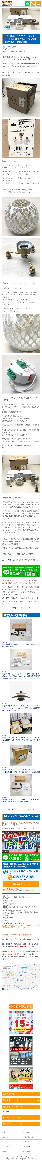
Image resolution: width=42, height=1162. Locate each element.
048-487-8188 (21, 877)
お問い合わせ (26, 1146)
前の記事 (12, 809)
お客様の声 (26, 1142)
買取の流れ (5, 1142)
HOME (3, 1132)
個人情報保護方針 (28, 1151)
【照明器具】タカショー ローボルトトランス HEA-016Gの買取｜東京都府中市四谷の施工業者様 (21, 788)
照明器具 (11, 49)
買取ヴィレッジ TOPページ (21, 608)
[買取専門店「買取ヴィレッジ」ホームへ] (7, 5)
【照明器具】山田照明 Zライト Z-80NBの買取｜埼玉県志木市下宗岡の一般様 (21, 633)
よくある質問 (5, 1146)
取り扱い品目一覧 (28, 1137)
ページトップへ (38, 1158)
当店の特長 (26, 1132)
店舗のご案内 (5, 1137)
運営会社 (4, 1151)
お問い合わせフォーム (21, 884)
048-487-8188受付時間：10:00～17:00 (33, 3)
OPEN (38, 3)
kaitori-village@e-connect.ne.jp (13, 923)
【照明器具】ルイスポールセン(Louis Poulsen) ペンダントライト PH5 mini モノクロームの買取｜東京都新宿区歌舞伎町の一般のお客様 (21, 696)
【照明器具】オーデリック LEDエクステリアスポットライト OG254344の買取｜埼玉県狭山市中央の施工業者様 (21, 759)
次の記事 (30, 809)
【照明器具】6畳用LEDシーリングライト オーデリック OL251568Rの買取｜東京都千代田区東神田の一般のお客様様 (21, 728)
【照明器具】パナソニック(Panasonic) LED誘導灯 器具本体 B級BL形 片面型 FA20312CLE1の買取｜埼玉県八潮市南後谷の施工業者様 (21, 664)
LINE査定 (27, 3)
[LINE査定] (21, 576)
